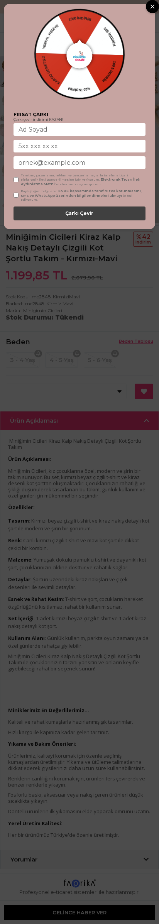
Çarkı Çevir (79, 213)
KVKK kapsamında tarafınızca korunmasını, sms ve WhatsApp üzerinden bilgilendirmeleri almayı (81, 193)
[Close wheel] (152, 6)
